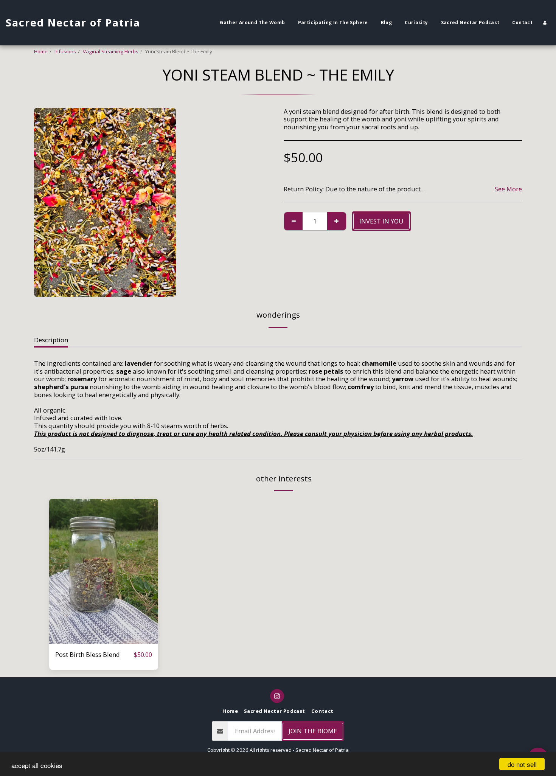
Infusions (65, 51)
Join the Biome (313, 730)
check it (104, 640)
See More (508, 189)
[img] (103, 571)
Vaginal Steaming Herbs (110, 51)
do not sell (522, 764)
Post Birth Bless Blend (87, 654)
